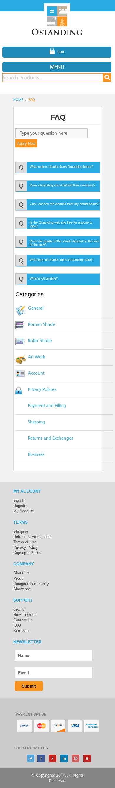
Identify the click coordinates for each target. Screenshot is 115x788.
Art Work (36, 357)
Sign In (19, 500)
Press (18, 578)
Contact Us (22, 620)
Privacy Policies (42, 389)
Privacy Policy (25, 547)
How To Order (25, 614)
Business (36, 454)
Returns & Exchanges (32, 536)
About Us (21, 573)
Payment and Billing (47, 405)
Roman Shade (41, 324)
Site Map (21, 630)
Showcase (22, 589)
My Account (23, 511)
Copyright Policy (27, 552)
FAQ (17, 625)
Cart (61, 51)
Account (36, 373)
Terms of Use (24, 542)
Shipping (36, 422)
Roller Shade (40, 340)
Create (18, 609)
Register (20, 505)
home (18, 100)
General (35, 308)
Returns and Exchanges (50, 438)
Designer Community (31, 583)
